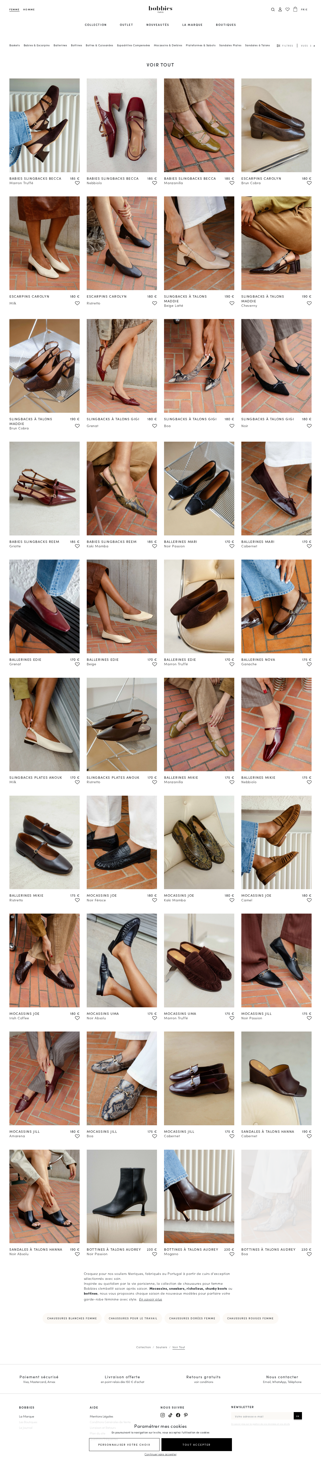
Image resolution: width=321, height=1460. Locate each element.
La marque (192, 25)
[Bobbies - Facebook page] (178, 1415)
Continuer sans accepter (160, 1454)
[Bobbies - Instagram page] (162, 1415)
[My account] (280, 9)
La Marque (26, 1416)
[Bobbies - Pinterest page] (186, 1415)
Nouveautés (157, 25)
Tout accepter (197, 1444)
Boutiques (226, 25)
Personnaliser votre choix (124, 1444)
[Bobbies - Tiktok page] (170, 1415)
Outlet (126, 25)
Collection (96, 25)
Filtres (287, 45)
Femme (14, 9)
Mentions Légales (101, 1416)
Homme (29, 9)
